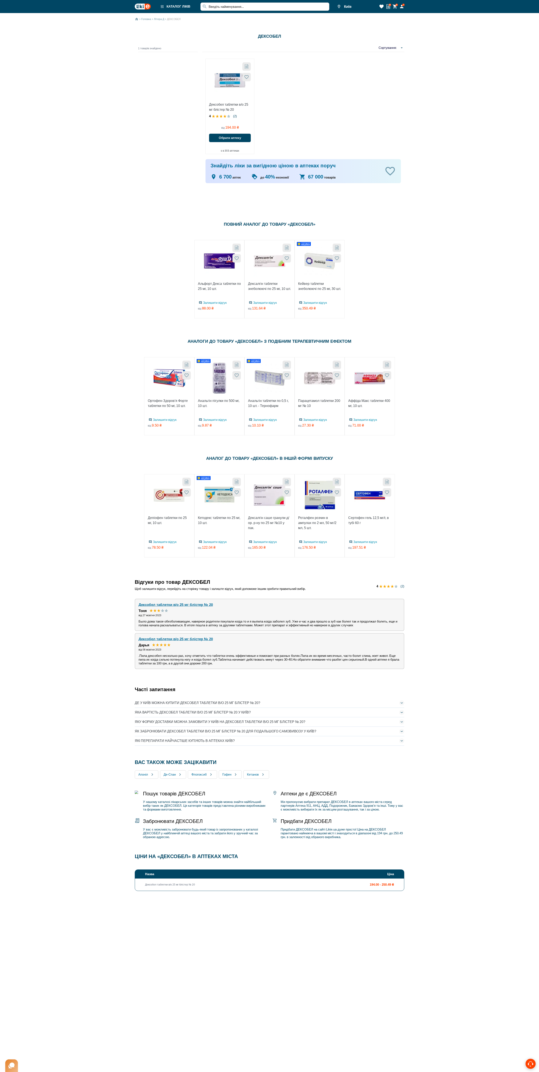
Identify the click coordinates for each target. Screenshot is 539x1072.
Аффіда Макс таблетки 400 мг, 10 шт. (369, 403)
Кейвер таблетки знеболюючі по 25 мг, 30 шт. (319, 286)
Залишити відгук (215, 302)
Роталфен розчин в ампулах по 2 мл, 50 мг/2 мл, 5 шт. (317, 523)
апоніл (143, 774)
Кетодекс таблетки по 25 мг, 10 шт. (219, 520)
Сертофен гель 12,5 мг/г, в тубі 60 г (368, 520)
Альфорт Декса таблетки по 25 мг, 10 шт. (219, 286)
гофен (226, 774)
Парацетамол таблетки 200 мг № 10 (319, 403)
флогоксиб (199, 774)
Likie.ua (331, 829)
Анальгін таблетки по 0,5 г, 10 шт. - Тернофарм (268, 403)
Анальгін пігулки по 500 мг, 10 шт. (218, 403)
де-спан (170, 774)
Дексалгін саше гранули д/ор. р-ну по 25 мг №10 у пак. (268, 523)
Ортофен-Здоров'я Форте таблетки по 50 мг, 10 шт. (168, 403)
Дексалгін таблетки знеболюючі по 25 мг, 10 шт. (269, 286)
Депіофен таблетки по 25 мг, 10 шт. (167, 520)
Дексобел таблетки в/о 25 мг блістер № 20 (228, 107)
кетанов (253, 774)
